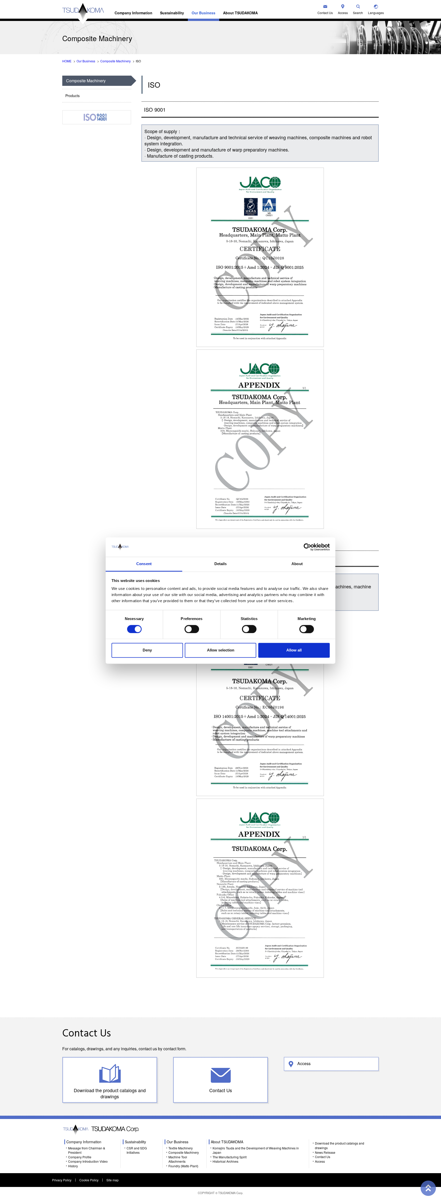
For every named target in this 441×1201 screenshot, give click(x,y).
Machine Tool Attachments (177, 1159)
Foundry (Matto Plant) (183, 1166)
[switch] (192, 629)
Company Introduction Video (88, 1161)
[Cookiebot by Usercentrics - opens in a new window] (307, 547)
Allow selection (220, 650)
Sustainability (172, 12)
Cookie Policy (89, 1180)
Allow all (294, 650)
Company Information (133, 12)
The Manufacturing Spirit (230, 1157)
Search (358, 12)
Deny (147, 650)
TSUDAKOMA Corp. (230, 1193)
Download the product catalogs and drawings (110, 1093)
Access (343, 12)
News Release (325, 1152)
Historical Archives (225, 1161)
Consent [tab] (144, 564)
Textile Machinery (180, 1148)
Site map (112, 1180)
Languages (376, 12)
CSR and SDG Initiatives (137, 1150)
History (73, 1166)
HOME (66, 61)
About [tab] (297, 564)
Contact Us (325, 12)
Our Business (203, 12)
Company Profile (79, 1157)
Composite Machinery (115, 61)
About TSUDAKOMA (240, 12)
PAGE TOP (428, 1188)
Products (72, 95)
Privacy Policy (61, 1180)
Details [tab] (220, 564)
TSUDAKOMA (83, 13)
